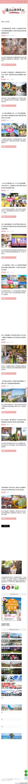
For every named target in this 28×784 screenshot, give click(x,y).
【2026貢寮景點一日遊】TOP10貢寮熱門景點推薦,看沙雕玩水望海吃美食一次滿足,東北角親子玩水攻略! (14, 267)
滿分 (8, 35)
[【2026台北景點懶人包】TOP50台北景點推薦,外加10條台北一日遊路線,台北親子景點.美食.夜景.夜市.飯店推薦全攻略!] (14, 199)
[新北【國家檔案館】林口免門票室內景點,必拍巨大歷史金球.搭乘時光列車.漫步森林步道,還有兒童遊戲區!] (14, 240)
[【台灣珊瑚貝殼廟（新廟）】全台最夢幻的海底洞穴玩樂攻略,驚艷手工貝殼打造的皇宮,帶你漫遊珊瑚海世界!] (14, 46)
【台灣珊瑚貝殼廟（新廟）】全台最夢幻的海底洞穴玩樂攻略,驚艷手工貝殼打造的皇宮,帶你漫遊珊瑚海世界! (13, 31)
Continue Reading (10, 64)
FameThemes (9, 780)
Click (26, 392)
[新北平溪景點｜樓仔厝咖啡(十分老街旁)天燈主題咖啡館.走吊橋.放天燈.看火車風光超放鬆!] (14, 433)
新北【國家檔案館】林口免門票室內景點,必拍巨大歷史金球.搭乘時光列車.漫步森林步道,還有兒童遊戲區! (14, 227)
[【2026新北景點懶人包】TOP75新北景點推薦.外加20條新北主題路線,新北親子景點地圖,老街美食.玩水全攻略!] (14, 129)
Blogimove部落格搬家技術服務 (21, 783)
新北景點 (3, 35)
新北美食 (3, 492)
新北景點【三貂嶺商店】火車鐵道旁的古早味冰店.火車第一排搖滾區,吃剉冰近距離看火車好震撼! (13, 75)
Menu (4, 1)
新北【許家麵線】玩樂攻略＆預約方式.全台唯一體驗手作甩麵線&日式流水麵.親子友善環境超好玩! (13, 338)
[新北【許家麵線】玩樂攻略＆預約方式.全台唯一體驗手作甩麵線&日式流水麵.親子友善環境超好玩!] (14, 354)
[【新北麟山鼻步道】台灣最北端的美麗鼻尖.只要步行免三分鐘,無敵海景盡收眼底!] (14, 395)
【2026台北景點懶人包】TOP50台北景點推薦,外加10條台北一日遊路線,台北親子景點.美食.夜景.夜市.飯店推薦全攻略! (14, 186)
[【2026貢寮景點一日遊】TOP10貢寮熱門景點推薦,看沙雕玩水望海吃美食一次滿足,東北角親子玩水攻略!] (14, 281)
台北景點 (3, 190)
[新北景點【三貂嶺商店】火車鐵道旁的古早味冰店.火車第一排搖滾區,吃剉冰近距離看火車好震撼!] (14, 88)
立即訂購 (8, 625)
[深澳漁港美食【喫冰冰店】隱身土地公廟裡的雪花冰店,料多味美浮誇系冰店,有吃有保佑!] (14, 501)
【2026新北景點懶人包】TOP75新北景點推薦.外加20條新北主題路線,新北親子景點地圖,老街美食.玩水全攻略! (13, 116)
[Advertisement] (14, 167)
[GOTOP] (26, 778)
